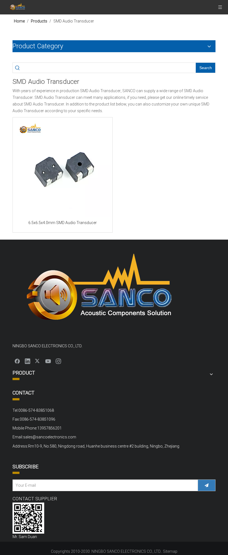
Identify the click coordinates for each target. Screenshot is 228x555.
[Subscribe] (206, 485)
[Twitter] (37, 360)
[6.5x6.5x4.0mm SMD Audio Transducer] (62, 169)
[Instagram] (58, 360)
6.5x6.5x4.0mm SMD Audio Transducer (62, 222)
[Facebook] (17, 360)
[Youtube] (48, 360)
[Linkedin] (27, 360)
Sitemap (170, 551)
